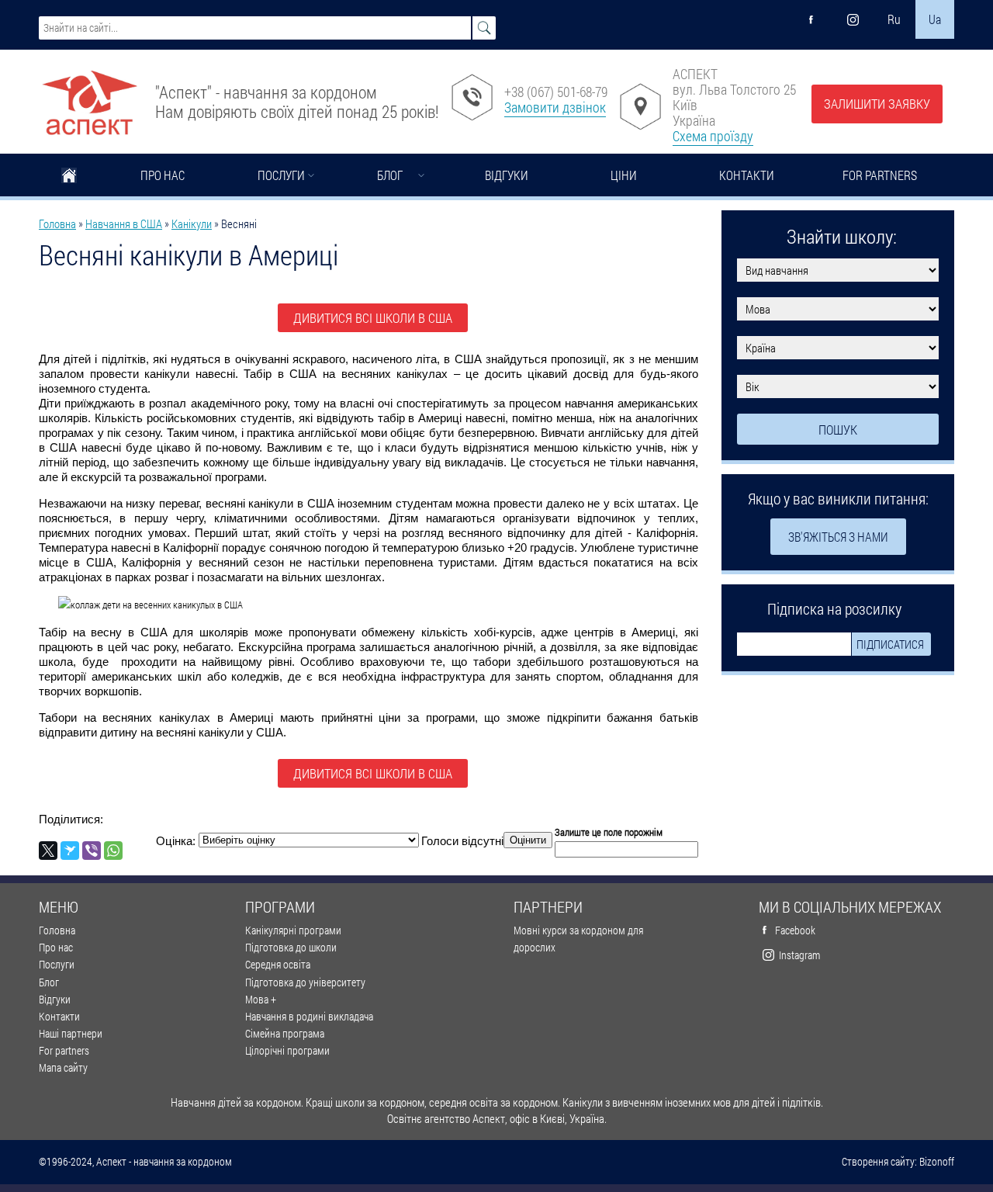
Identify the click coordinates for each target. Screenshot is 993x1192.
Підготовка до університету (305, 982)
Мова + (260, 999)
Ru (894, 19)
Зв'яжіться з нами (838, 536)
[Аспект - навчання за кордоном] (89, 96)
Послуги (281, 175)
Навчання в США (123, 223)
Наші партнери (70, 1033)
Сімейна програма (284, 1033)
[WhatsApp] (113, 850)
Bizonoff (936, 1162)
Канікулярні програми (293, 930)
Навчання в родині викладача (309, 1016)
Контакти (746, 175)
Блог (390, 175)
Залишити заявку (877, 104)
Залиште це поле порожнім (609, 832)
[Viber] (91, 850)
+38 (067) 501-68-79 (555, 91)
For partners (879, 175)
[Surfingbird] (70, 850)
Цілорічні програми (287, 1050)
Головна (69, 177)
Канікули (191, 223)
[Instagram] (852, 19)
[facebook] (811, 19)
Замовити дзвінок (555, 107)
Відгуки (506, 175)
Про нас (162, 175)
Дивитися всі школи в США (372, 318)
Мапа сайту (63, 1067)
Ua (935, 19)
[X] (48, 850)
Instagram (799, 955)
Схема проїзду (713, 135)
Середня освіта (277, 964)
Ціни (624, 175)
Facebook (795, 930)
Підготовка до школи (291, 947)
